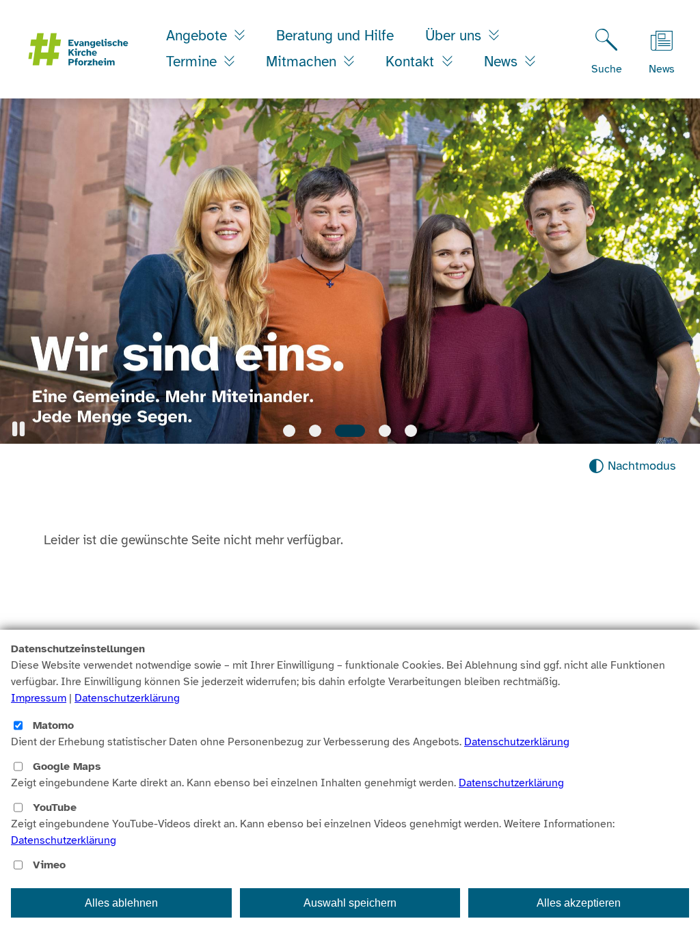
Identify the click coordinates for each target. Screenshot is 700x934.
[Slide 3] (350, 431)
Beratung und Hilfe (335, 35)
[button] (18, 429)
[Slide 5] (411, 431)
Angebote (198, 35)
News (503, 61)
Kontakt (412, 61)
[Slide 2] (315, 431)
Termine (193, 61)
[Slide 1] (289, 431)
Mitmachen (303, 61)
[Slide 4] (385, 431)
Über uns (455, 35)
